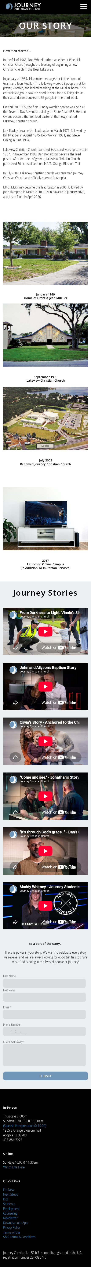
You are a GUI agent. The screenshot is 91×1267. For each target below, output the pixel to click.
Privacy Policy (11, 1227)
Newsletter (10, 1218)
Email (6, 1007)
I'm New (8, 1189)
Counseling (10, 1213)
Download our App (15, 1222)
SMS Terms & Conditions (19, 1237)
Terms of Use (12, 1232)
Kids (5, 1199)
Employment (11, 1208)
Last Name (9, 990)
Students (9, 1204)
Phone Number (12, 1024)
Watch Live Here (14, 1167)
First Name (9, 976)
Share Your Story (13, 1042)
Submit (46, 1076)
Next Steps (10, 1194)
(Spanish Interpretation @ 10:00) (24, 1125)
